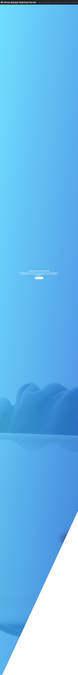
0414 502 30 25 (39, 277)
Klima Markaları (66, 2)
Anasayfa (39, 2)
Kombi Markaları (57, 2)
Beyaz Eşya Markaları (47, 2)
